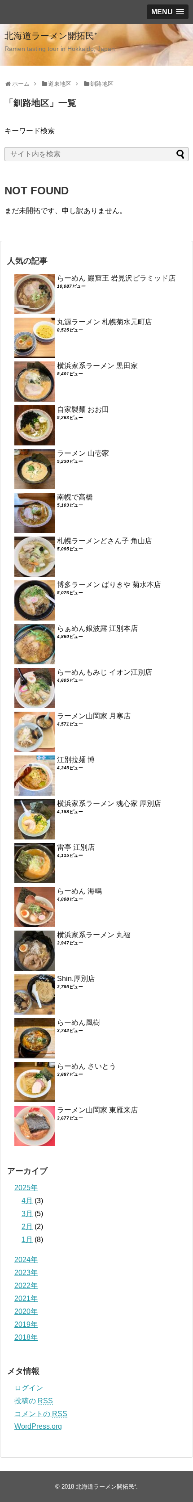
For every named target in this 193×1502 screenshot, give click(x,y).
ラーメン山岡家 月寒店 (94, 716)
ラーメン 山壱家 (83, 453)
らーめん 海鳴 (79, 891)
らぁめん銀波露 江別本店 (97, 628)
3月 (27, 1213)
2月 (27, 1226)
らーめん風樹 (78, 1022)
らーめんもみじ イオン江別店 (104, 672)
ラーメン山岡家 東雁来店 (97, 1110)
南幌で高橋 (75, 497)
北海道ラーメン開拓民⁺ (50, 36)
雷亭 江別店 (76, 847)
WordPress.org (38, 1426)
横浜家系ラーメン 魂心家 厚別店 (109, 803)
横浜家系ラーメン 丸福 (94, 935)
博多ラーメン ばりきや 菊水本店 (109, 584)
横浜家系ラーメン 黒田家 (97, 365)
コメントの (40, 1414)
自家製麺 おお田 (83, 409)
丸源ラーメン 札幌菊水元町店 (104, 322)
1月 (27, 1239)
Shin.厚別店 (76, 978)
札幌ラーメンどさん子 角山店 (104, 541)
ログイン (28, 1388)
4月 (27, 1200)
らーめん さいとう (86, 1066)
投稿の (33, 1401)
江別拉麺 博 (76, 760)
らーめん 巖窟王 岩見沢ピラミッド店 (116, 278)
